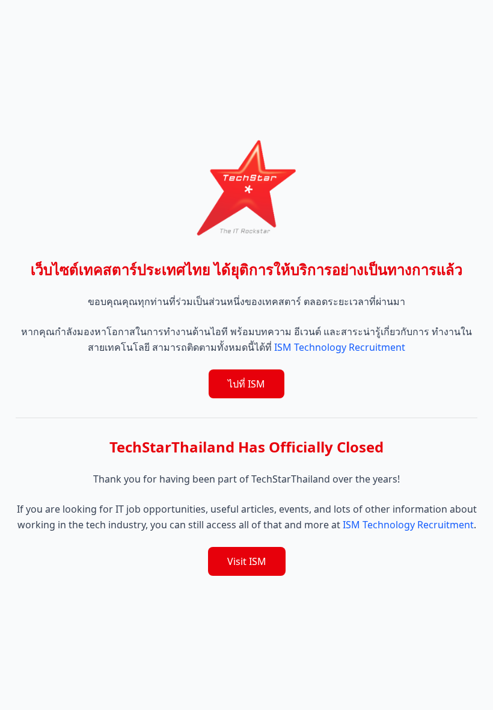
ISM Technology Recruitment (339, 347)
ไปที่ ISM (246, 383)
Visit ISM (246, 561)
